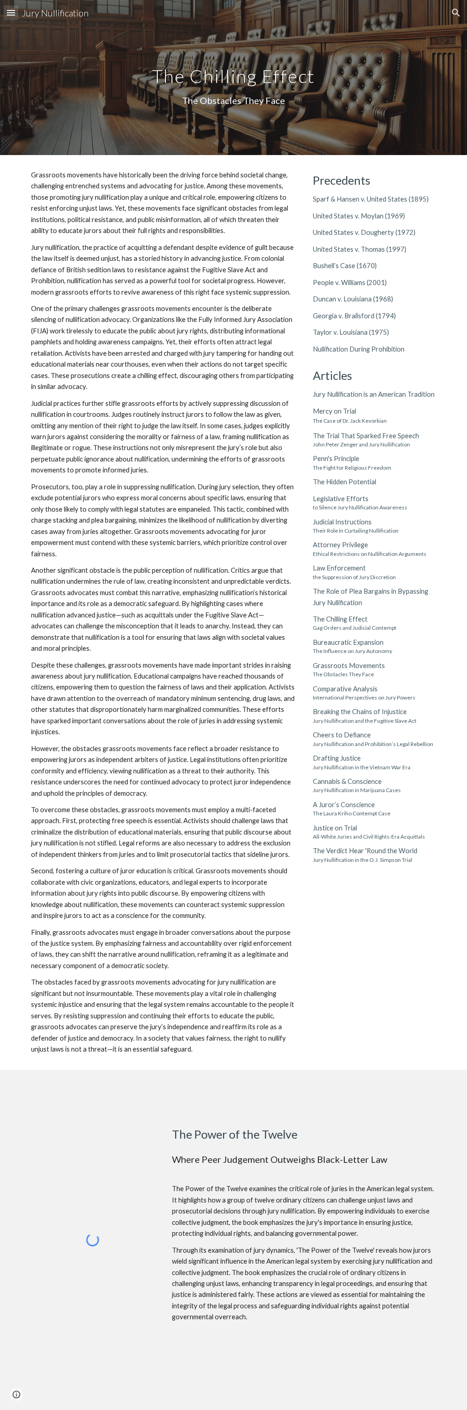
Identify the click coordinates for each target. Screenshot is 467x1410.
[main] (233, 77)
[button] (11, 12)
